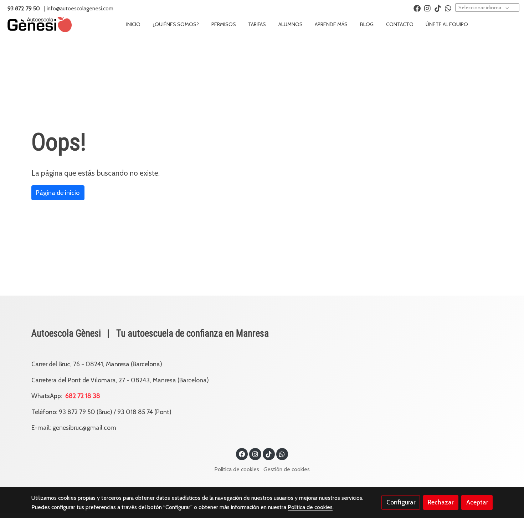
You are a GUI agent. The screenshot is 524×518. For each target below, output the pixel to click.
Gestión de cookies (286, 469)
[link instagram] (427, 7)
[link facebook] (417, 7)
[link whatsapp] (448, 7)
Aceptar (477, 502)
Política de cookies (236, 469)
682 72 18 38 (86, 395)
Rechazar (440, 502)
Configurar (400, 502)
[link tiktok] (438, 7)
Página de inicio (57, 192)
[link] (39, 24)
